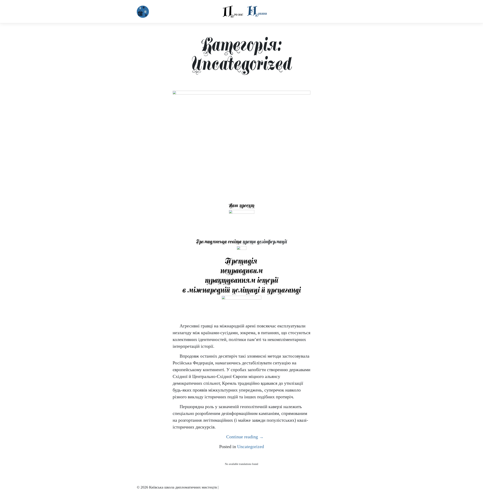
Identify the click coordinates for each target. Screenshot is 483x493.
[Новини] (257, 11)
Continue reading (245, 436)
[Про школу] (233, 11)
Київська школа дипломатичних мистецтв (183, 487)
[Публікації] (273, 8)
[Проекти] (270, 8)
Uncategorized (250, 446)
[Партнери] (276, 8)
